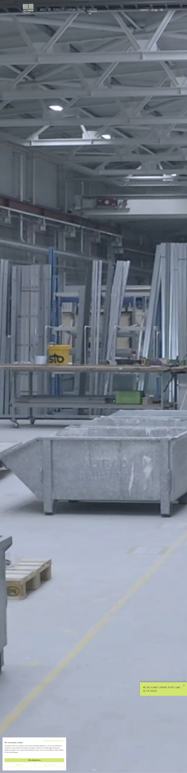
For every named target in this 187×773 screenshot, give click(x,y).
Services (58, 9)
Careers (92, 9)
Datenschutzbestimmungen (53, 741)
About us (45, 9)
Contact (144, 9)
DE (153, 9)
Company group (75, 9)
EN (156, 9)
